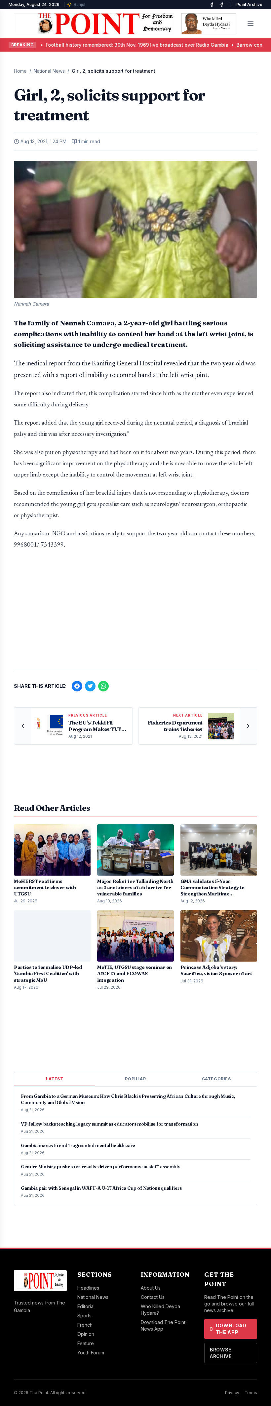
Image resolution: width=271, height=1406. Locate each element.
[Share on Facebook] (77, 686)
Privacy (232, 1392)
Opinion (85, 1334)
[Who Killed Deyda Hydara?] (208, 23)
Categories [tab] (216, 1078)
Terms (251, 1392)
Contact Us (153, 1297)
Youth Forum (90, 1352)
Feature (85, 1343)
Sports (84, 1315)
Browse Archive (221, 1353)
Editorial (86, 1306)
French (85, 1325)
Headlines (88, 1288)
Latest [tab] (54, 1078)
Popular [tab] (135, 1078)
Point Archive (249, 4)
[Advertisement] (135, 613)
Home (20, 71)
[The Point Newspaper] (221, 4)
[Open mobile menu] (250, 23)
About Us (151, 1288)
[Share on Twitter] (90, 686)
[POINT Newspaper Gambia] (212, 4)
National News (49, 71)
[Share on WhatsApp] (103, 686)
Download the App (231, 1329)
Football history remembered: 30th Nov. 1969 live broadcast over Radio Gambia (96, 45)
